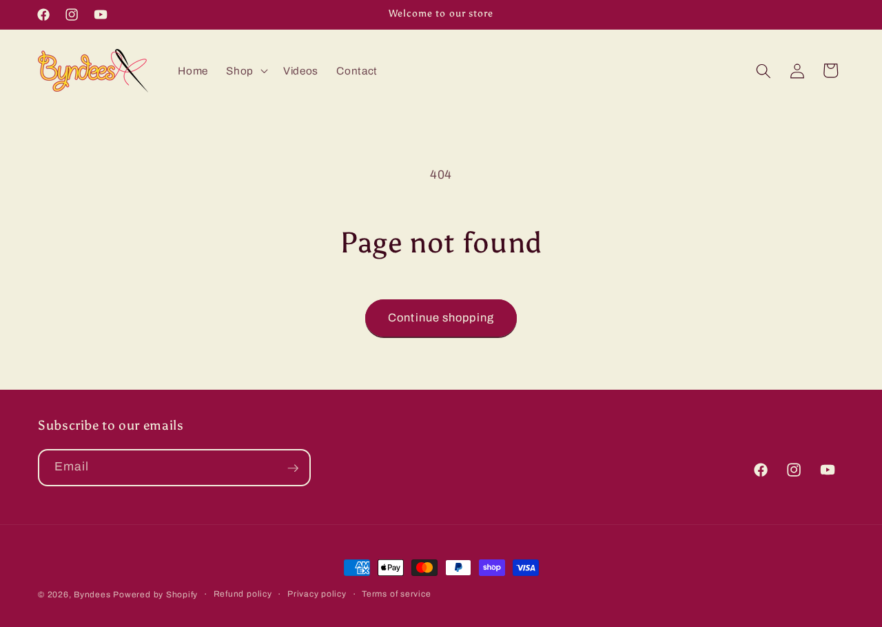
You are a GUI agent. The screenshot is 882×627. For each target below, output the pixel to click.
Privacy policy (317, 594)
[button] (245, 71)
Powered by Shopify (155, 594)
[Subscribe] (292, 468)
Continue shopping (441, 318)
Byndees (92, 594)
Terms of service (396, 594)
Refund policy (243, 594)
